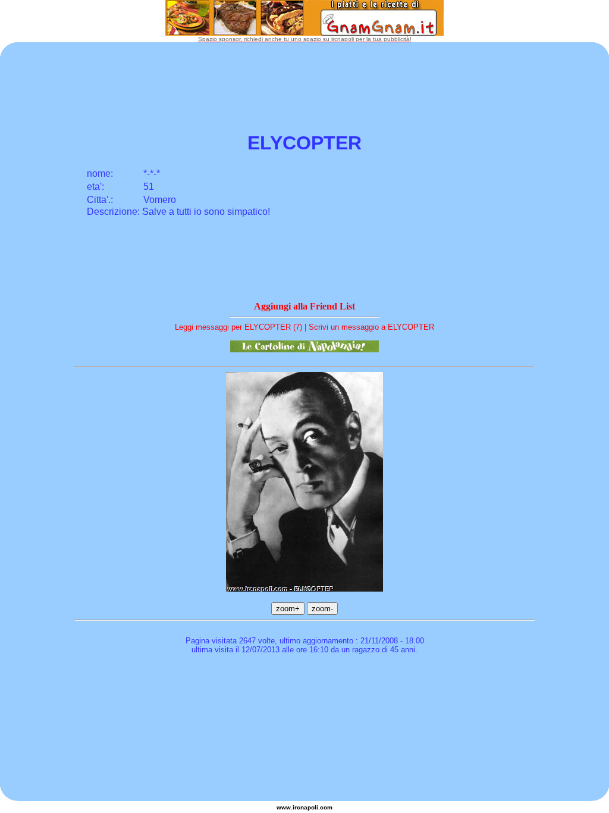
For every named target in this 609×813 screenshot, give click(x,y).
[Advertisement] (304, 693)
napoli (309, 807)
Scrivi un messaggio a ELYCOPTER (371, 327)
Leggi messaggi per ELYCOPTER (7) (238, 327)
